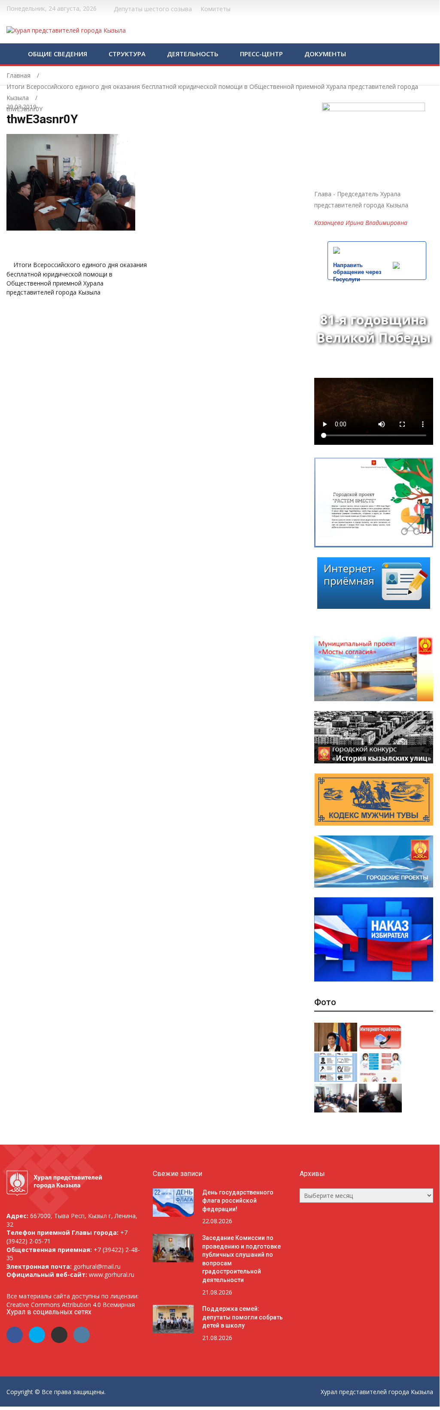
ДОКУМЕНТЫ (325, 53)
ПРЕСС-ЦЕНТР (261, 53)
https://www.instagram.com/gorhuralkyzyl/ (430, 8)
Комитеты (215, 9)
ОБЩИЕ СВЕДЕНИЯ (57, 53)
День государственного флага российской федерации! (237, 1200)
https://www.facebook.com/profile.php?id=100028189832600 (398, 8)
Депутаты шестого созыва (153, 9)
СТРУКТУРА (127, 53)
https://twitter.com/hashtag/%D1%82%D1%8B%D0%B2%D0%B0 (409, 8)
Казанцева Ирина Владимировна (360, 223)
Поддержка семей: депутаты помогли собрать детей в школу (242, 1317)
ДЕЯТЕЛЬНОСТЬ (192, 53)
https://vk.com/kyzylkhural (420, 8)
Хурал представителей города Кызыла (377, 1392)
